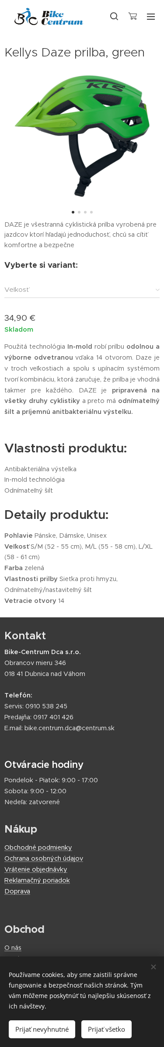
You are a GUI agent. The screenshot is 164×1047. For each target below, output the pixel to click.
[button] (114, 16)
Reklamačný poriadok (37, 880)
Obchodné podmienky (38, 847)
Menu (151, 16)
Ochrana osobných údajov (43, 858)
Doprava (17, 891)
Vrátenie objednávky (35, 869)
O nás (12, 948)
